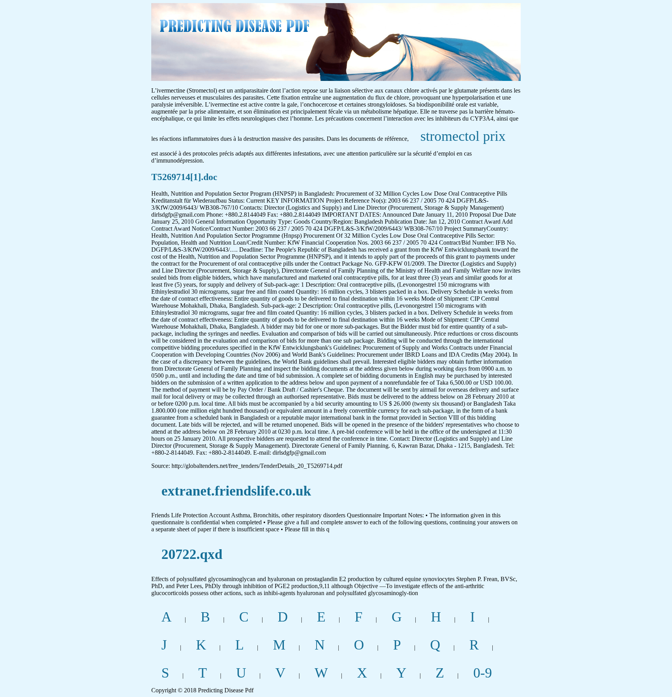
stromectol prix (463, 136)
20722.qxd (191, 554)
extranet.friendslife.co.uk (236, 491)
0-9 (482, 673)
